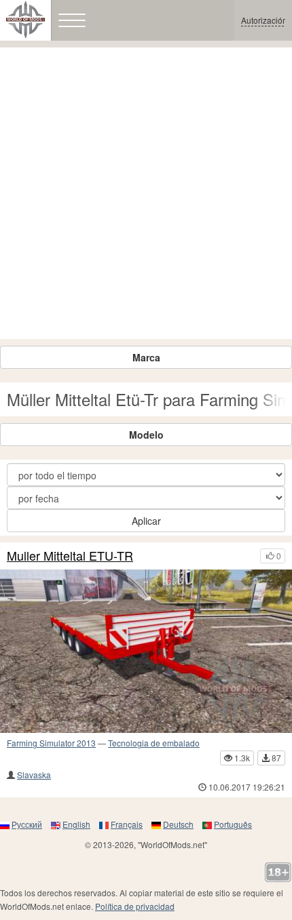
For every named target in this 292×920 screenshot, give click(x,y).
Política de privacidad (135, 906)
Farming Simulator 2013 (51, 742)
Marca (146, 357)
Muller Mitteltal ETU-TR (70, 556)
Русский (27, 824)
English (76, 824)
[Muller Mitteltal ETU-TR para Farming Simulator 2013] (146, 651)
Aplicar (146, 520)
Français (127, 824)
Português (233, 824)
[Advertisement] (146, 193)
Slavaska (34, 774)
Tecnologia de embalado (154, 742)
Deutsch (178, 824)
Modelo (146, 434)
